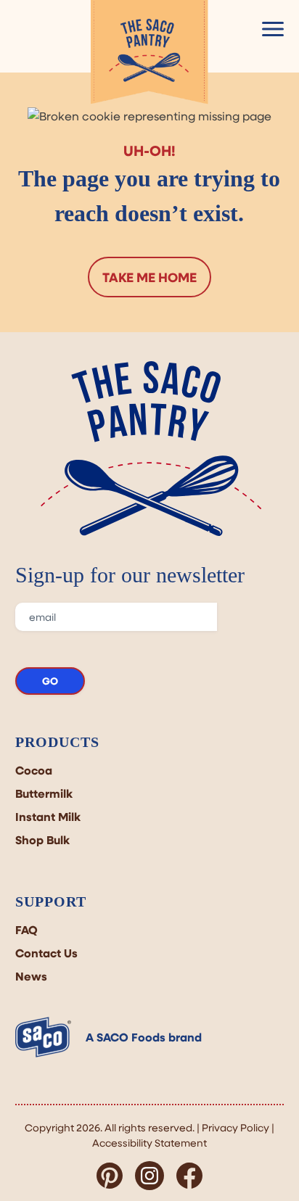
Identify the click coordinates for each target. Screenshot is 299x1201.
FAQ (26, 930)
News (31, 976)
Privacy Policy (235, 1127)
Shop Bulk (42, 840)
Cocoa (33, 770)
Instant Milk (48, 817)
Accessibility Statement (149, 1143)
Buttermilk (44, 793)
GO (50, 681)
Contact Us (46, 953)
